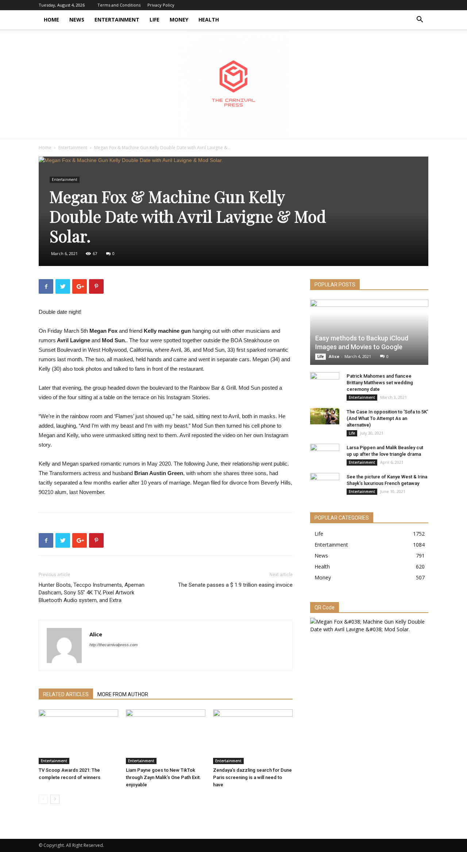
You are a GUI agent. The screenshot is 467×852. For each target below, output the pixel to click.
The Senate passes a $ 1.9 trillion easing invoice (235, 585)
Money (179, 19)
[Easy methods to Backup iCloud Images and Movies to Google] (369, 332)
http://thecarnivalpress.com (113, 645)
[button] (419, 20)
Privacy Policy (160, 5)
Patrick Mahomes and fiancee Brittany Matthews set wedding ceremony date (380, 382)
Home (51, 19)
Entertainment (116, 19)
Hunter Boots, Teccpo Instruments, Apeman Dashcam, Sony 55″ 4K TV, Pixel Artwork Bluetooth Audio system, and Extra (91, 593)
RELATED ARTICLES (66, 694)
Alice (95, 634)
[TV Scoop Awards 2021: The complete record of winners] (78, 736)
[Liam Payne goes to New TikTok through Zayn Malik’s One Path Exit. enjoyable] (165, 736)
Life (154, 19)
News (76, 19)
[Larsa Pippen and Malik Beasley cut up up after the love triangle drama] (324, 455)
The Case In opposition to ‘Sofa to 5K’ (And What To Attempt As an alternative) (387, 418)
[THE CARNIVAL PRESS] (233, 84)
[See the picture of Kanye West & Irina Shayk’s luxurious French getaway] (324, 484)
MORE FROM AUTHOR (122, 694)
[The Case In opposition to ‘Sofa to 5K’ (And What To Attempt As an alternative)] (324, 416)
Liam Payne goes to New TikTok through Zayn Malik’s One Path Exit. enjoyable (163, 777)
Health (208, 19)
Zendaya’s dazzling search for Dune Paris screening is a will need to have (252, 777)
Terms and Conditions (118, 5)
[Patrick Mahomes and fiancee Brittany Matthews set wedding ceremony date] (324, 383)
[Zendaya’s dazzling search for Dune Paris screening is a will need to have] (253, 736)
